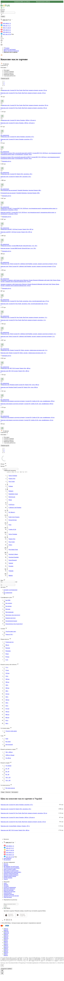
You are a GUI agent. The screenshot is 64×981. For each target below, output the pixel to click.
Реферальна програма (9, 891)
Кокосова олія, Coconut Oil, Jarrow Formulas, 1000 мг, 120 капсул (18, 123)
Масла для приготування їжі (11, 50)
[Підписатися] (5, 906)
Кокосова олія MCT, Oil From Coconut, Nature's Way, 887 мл (16, 232)
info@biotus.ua (7, 858)
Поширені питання (9, 894)
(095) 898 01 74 (7, 23)
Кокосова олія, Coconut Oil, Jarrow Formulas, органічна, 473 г (17, 139)
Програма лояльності (9, 888)
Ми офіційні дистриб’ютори (11, 866)
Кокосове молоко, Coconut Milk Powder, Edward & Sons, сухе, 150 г (18, 248)
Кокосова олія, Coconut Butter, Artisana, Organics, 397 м (15, 826)
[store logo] (5, 6)
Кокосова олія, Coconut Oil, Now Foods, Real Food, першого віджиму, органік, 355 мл (23, 93)
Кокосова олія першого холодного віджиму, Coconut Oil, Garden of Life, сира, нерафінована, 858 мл (27, 403)
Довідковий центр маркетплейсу (12, 872)
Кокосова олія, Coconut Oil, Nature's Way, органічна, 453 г (16, 176)
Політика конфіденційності (11, 875)
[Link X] (11, 920)
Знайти (3, 16)
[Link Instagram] (7, 920)
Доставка (6, 886)
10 (1, 140)
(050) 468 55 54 (7, 32)
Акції (5, 883)
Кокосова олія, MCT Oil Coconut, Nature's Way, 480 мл (15, 371)
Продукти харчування (10, 49)
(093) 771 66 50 (7, 27)
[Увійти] (1, 36)
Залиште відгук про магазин (11, 895)
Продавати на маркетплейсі (11, 870)
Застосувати (15, 792)
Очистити (8, 792)
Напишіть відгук (6, 161)
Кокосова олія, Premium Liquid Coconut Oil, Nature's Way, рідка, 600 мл (19, 387)
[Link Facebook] (5, 920)
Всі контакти (7, 859)
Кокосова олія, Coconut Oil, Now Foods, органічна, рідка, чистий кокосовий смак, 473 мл (24, 303)
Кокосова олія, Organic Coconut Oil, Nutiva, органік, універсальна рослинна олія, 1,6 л (23, 352)
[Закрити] (2, 965)
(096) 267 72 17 (7, 25)
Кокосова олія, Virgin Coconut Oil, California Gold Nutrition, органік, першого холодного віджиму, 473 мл (28, 266)
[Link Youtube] (9, 920)
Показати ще (5, 78)
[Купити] (2, 101)
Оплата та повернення (10, 887)
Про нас (6, 863)
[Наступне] (4, 85)
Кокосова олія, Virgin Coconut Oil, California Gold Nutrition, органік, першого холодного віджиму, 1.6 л (28, 336)
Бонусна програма (9, 890)
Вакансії (6, 865)
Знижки (6, 884)
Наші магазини (8, 897)
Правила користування (10, 876)
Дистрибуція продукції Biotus (11, 868)
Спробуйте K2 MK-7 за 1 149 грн (22, 1)
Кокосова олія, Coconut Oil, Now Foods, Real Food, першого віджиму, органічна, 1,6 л (23, 320)
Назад (2, 792)
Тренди (6, 879)
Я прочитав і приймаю (6, 968)
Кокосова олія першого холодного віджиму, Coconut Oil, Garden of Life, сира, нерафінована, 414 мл (27, 420)
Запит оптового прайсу (10, 869)
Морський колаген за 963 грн (43, 1)
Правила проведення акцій (11, 873)
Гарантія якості (8, 893)
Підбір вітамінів (8, 877)
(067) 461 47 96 (7, 34)
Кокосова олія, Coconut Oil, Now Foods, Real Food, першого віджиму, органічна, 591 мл (24, 108)
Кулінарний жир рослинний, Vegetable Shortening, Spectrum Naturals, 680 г (20, 193)
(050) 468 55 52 (7, 30)
